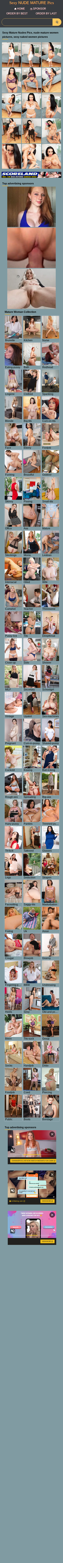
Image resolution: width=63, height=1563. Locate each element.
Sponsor (39, 8)
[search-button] (56, 22)
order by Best (17, 13)
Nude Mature (31, 3)
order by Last (46, 13)
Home (21, 8)
